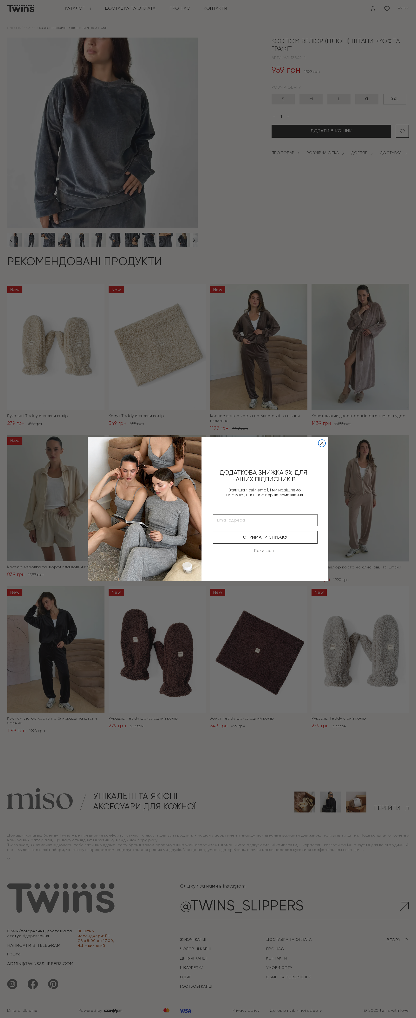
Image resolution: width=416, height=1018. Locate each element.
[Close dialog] (321, 443)
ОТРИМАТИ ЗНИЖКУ (265, 537)
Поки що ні (265, 551)
